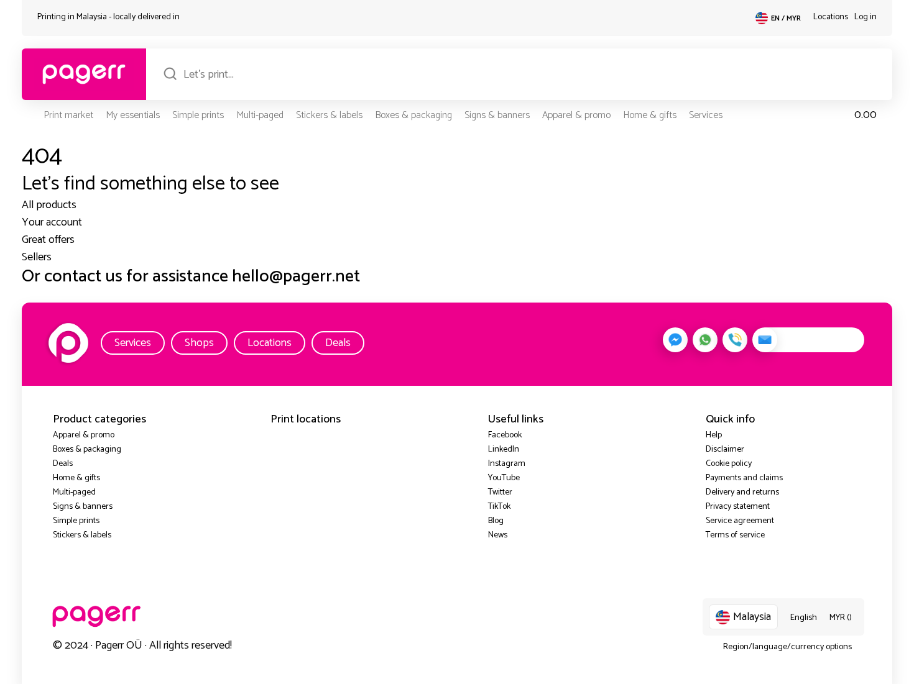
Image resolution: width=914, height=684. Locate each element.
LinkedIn (503, 449)
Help (714, 435)
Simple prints (198, 115)
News (497, 535)
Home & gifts (649, 115)
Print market (68, 115)
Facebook (505, 435)
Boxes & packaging (413, 115)
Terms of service (735, 535)
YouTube (504, 478)
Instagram (506, 464)
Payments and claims (744, 478)
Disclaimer (725, 449)
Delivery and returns (742, 492)
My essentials (133, 115)
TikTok (499, 506)
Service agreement (740, 521)
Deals (338, 343)
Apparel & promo (576, 115)
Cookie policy (729, 464)
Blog (496, 521)
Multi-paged (260, 115)
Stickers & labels (329, 115)
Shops (199, 343)
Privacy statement (738, 506)
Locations (830, 17)
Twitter (500, 492)
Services (705, 115)
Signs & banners (497, 115)
